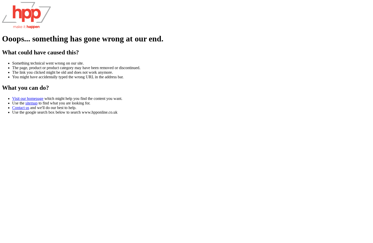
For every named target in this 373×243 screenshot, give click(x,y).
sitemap (31, 103)
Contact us (20, 107)
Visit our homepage (27, 98)
